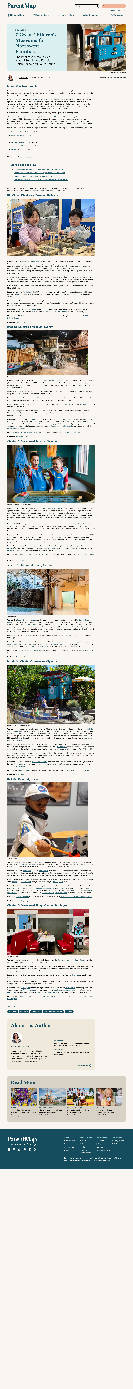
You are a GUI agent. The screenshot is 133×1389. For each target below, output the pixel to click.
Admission (27, 292)
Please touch (20, 657)
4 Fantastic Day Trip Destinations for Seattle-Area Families (71, 1053)
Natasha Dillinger (18, 1117)
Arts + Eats (24, 1011)
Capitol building (19, 766)
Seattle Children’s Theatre (55, 644)
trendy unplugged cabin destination (67, 990)
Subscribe (112, 11)
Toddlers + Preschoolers (53, 1011)
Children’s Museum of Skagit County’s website (35, 996)
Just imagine (20, 322)
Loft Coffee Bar (36, 419)
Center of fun (21, 561)
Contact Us (69, 1147)
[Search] (97, 6)
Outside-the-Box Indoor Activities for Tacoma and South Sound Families (41, 180)
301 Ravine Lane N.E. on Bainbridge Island (76, 897)
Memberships (69, 635)
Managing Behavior (74, 1108)
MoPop (42, 644)
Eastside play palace (23, 157)
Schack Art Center (44, 424)
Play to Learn (24, 542)
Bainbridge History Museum (44, 888)
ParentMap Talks (103, 1150)
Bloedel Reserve (48, 893)
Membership (18, 294)
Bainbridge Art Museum (44, 886)
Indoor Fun (20, 30)
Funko (65, 424)
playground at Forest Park (16, 428)
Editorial (83, 1144)
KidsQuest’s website (27, 316)
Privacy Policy (118, 1141)
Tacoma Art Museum (51, 548)
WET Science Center (39, 762)
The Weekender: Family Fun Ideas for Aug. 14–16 (50, 1111)
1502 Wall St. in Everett (75, 433)
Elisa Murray (23, 78)
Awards (67, 1150)
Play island (20, 775)
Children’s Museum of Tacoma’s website (33, 554)
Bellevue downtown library (26, 309)
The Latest (121, 11)
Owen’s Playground (68, 890)
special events (26, 882)
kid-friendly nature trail (28, 990)
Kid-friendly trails (61, 893)
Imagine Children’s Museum (43, 99)
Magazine (100, 1141)
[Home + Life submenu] (73, 15)
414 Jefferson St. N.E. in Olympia (79, 770)
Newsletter (100, 1147)
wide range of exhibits (29, 625)
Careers (67, 1144)
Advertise (84, 1141)
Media (82, 1147)
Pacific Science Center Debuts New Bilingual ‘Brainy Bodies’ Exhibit (39, 173)
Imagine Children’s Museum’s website (29, 433)
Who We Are (69, 1141)
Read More (83, 1065)
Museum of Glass (13, 550)
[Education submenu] (125, 15)
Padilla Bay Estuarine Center (48, 992)
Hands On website (24, 770)
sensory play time (86, 404)
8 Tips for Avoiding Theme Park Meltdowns (78, 1111)
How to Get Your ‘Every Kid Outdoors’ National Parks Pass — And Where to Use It (72, 1044)
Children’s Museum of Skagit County (24, 153)
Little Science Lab (64, 404)
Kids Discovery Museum (30, 864)
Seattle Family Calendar (114, 6)
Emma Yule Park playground (61, 426)
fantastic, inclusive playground (56, 312)
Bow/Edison (11, 992)
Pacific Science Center (40, 646)
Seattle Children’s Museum (21, 142)
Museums (69, 1011)
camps (14, 882)
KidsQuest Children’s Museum (22, 132)
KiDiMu (13, 149)
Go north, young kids (23, 901)
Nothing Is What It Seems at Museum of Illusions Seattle (35, 176)
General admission (30, 744)
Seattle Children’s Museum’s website (31, 651)
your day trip (25, 988)
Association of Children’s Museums (57, 117)
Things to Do (36, 1011)
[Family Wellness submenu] (102, 15)
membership (43, 871)
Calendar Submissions (85, 1151)
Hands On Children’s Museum (22, 146)
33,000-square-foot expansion (48, 381)
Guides (99, 1144)
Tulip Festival (70, 988)
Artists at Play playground (16, 644)
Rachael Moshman (74, 1115)
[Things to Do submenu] (23, 15)
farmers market (19, 764)
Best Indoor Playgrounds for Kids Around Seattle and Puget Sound (38, 169)
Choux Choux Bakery (64, 419)
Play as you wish (22, 437)
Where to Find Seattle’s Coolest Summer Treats (105, 1111)
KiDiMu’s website (22, 897)
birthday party (58, 882)
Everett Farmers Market (76, 422)
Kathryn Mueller (102, 1115)
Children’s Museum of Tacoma (22, 139)
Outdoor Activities (46, 1108)
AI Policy (115, 1144)
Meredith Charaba (46, 1115)
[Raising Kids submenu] (48, 15)
